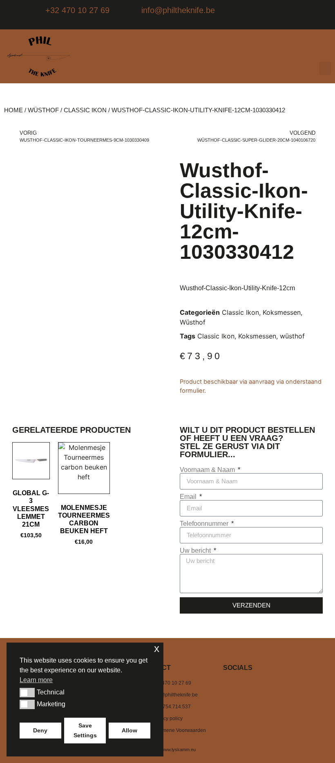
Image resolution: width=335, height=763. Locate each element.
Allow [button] (129, 730)
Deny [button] (40, 730)
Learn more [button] (36, 679)
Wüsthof (43, 110)
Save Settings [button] (85, 730)
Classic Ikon (85, 110)
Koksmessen (282, 312)
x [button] (156, 648)
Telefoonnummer (205, 524)
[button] (325, 68)
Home (13, 110)
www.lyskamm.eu (178, 749)
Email (189, 497)
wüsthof (292, 336)
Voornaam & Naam (208, 470)
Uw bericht (196, 550)
